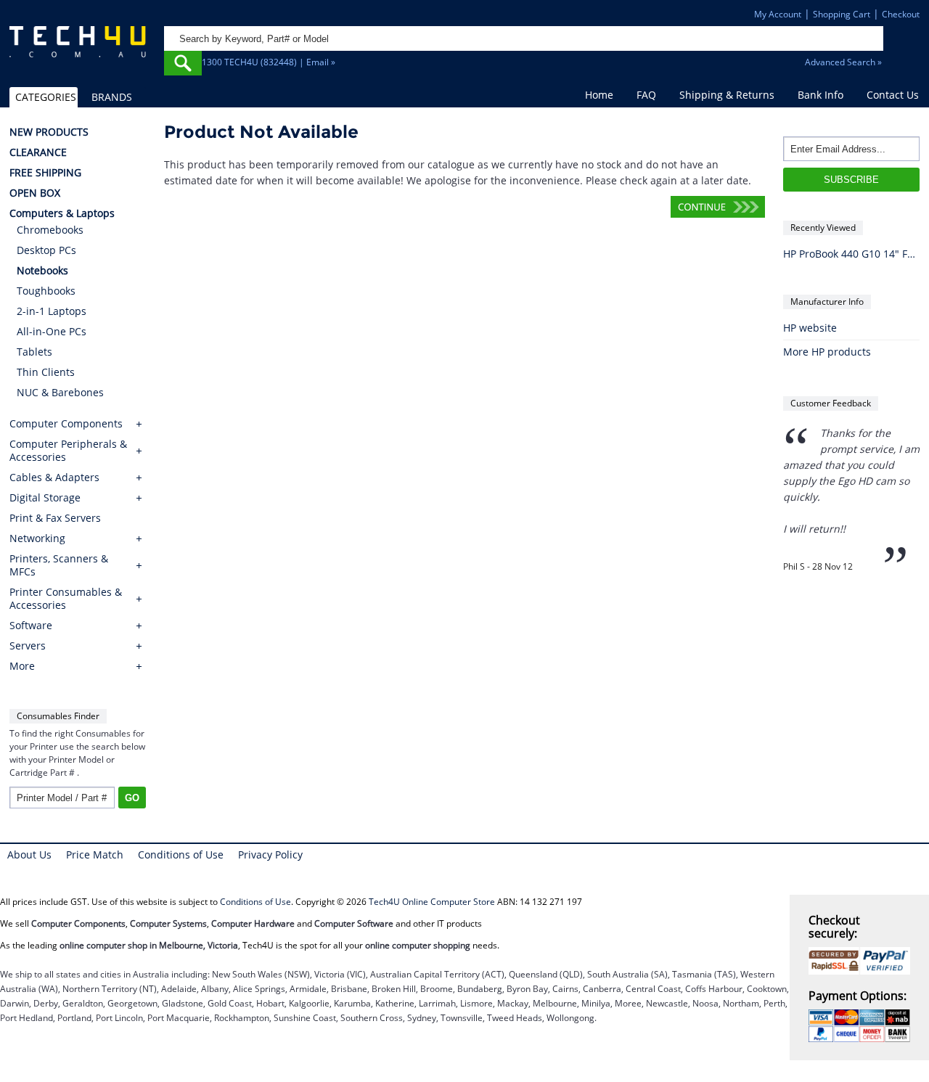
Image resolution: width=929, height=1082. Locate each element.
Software (30, 625)
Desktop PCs (46, 250)
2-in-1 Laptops (51, 311)
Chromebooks (50, 230)
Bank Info (820, 95)
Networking (37, 538)
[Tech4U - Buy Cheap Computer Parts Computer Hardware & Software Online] (77, 48)
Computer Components (66, 423)
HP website (810, 328)
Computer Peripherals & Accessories (68, 451)
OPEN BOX (34, 193)
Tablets (34, 351)
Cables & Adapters (54, 477)
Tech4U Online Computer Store (432, 901)
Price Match (94, 854)
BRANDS (111, 97)
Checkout (901, 14)
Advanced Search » (843, 62)
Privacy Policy (270, 854)
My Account (777, 14)
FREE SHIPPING (45, 172)
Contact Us (893, 95)
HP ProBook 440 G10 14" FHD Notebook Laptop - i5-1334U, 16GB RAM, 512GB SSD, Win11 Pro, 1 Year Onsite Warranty (851, 254)
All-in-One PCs (51, 331)
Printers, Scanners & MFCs (58, 565)
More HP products (827, 351)
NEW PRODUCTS (49, 132)
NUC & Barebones (60, 392)
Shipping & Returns (726, 95)
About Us (29, 854)
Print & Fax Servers (55, 518)
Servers (27, 645)
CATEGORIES (45, 97)
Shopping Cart (841, 14)
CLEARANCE (38, 152)
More (22, 666)
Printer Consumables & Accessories (65, 599)
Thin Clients (46, 372)
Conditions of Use (181, 854)
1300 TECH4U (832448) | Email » (268, 62)
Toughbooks (46, 291)
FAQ (646, 95)
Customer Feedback (830, 403)
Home (599, 95)
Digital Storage (45, 497)
